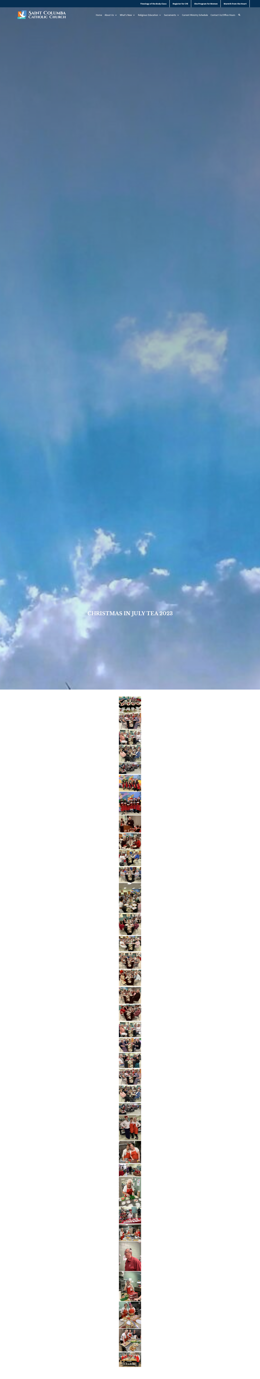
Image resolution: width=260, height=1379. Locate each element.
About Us (109, 15)
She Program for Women (206, 3)
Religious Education (148, 15)
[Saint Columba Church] (41, 15)
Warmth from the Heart (235, 3)
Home (99, 15)
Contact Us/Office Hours (223, 15)
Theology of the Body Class (153, 3)
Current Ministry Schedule (195, 15)
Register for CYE (180, 3)
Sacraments (170, 15)
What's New (126, 15)
